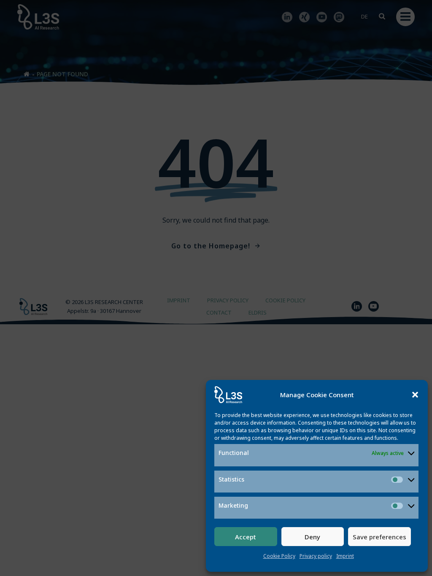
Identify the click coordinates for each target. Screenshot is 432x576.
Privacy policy (316, 556)
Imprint (345, 556)
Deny (312, 537)
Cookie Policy (279, 556)
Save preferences (379, 537)
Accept (245, 537)
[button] (415, 394)
